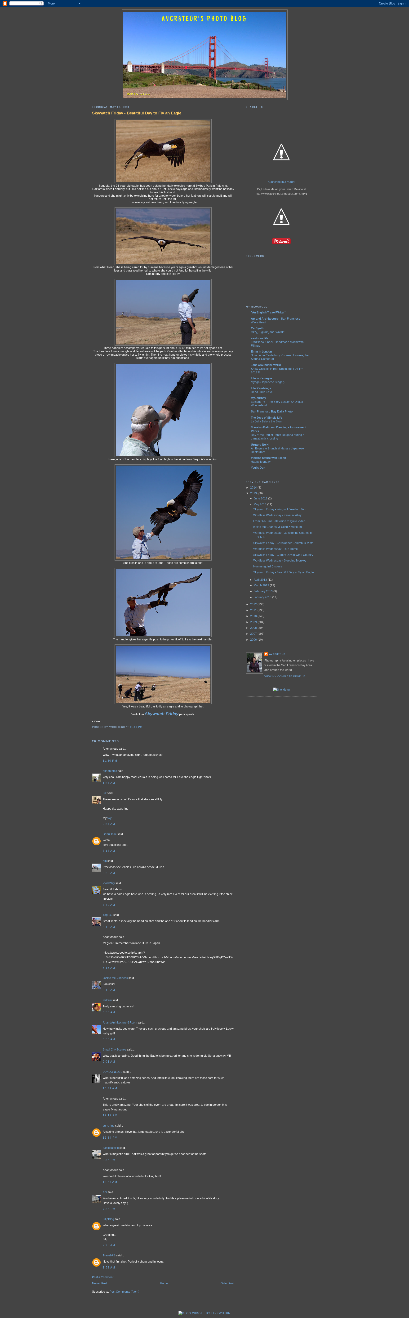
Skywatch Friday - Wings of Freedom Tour (280, 509)
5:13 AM (109, 927)
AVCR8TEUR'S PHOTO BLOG (204, 19)
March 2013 (262, 585)
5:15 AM (109, 967)
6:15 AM (109, 990)
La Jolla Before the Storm (267, 421)
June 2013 (261, 498)
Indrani (107, 1000)
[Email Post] (143, 727)
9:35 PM (109, 1160)
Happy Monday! (261, 461)
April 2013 (261, 579)
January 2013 (263, 597)
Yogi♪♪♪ (108, 915)
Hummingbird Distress (267, 566)
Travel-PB (109, 1255)
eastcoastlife (111, 1148)
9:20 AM (109, 1245)
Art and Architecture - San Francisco (275, 318)
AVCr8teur (277, 654)
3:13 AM (109, 850)
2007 (254, 633)
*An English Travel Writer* (268, 312)
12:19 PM (110, 1115)
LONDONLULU (113, 1071)
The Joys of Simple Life (266, 417)
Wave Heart (258, 322)
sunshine (109, 1125)
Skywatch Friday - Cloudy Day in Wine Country (283, 555)
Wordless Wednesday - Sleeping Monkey (279, 560)
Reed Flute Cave (262, 392)
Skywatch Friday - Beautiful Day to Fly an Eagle (136, 113)
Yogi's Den (258, 467)
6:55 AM (109, 1012)
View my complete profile (284, 676)
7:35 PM (109, 1209)
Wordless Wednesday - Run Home (275, 549)
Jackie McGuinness (115, 978)
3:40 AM (109, 904)
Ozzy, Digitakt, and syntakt (267, 332)
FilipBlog (108, 1219)
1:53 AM (109, 1267)
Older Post (227, 1283)
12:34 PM (110, 1137)
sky (109, 818)
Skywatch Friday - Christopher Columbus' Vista (283, 543)
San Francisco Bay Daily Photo (272, 411)
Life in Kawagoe (261, 378)
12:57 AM (110, 1182)
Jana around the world (266, 365)
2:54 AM (109, 824)
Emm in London (261, 351)
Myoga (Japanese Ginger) (268, 382)
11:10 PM (136, 727)
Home (164, 1283)
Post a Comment (102, 1277)
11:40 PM (110, 760)
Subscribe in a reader (281, 182)
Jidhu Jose (110, 834)
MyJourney (258, 398)
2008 (254, 628)
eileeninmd (110, 771)
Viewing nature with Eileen (268, 458)
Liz (105, 793)
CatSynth (257, 328)
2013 (254, 493)
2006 (254, 639)
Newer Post (99, 1283)
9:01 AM (109, 1061)
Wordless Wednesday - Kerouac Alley (277, 515)
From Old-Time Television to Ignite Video (279, 521)
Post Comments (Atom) (124, 1291)
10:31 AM (110, 1088)
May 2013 (260, 504)
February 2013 (263, 591)
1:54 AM (109, 783)
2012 (254, 604)
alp (105, 861)
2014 (254, 487)
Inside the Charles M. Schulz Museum (277, 527)
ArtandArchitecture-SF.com (120, 1022)
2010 (254, 616)
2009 (254, 622)
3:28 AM (109, 873)
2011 (254, 610)
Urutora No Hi (260, 444)
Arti (105, 1192)
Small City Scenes (114, 1049)
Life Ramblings (261, 388)
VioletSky (109, 883)
